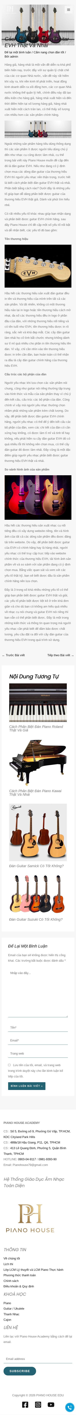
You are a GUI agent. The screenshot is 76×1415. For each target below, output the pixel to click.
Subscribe (20, 1371)
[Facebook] (25, 1405)
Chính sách (11, 1281)
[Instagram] (38, 1405)
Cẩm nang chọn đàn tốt (49, 52)
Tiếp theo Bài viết (60, 655)
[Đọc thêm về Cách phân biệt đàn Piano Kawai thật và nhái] (38, 762)
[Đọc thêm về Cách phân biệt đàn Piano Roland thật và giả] (38, 702)
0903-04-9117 (27, 1159)
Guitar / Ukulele (14, 1308)
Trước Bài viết (13, 655)
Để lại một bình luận (18, 52)
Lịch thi (8, 1264)
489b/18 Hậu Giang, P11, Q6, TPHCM (35, 1142)
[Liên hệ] (70, 1407)
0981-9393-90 (48, 1159)
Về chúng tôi (12, 1258)
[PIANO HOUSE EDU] (10, 9)
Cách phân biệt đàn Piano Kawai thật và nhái (35, 792)
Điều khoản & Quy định (19, 1286)
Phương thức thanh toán (20, 1275)
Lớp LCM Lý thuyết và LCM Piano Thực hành (33, 1269)
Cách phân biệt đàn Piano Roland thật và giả (36, 728)
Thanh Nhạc (11, 1314)
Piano (7, 1303)
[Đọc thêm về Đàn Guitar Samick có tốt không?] (38, 832)
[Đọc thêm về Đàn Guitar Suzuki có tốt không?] (38, 894)
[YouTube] (51, 1405)
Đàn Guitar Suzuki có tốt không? (36, 919)
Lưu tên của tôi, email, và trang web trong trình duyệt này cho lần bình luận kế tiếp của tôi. (35, 1071)
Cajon (7, 1319)
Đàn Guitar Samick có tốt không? (36, 866)
